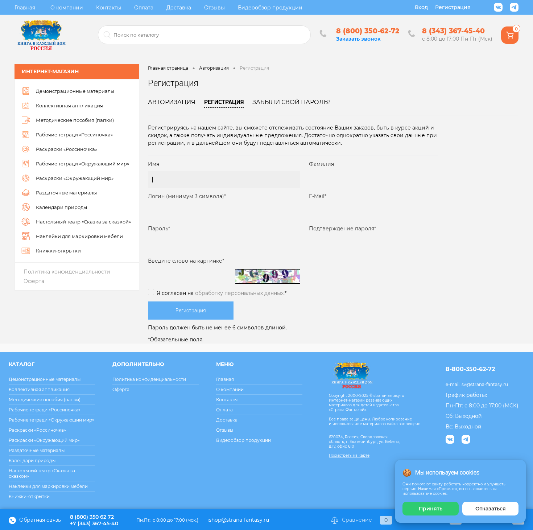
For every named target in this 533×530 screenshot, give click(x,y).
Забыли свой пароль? (291, 102)
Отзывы (214, 7)
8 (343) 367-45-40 (453, 31)
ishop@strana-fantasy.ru (238, 520)
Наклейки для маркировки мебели (48, 486)
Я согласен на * (221, 293)
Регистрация (453, 7)
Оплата (143, 7)
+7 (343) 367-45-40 (94, 523)
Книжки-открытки (29, 496)
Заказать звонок (358, 39)
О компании (66, 7)
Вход (421, 7)
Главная (25, 7)
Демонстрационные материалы (44, 379)
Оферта (34, 281)
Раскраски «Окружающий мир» (44, 440)
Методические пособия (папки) (44, 399)
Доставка (178, 7)
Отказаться (490, 508)
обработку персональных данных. (240, 293)
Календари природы (32, 460)
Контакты (108, 7)
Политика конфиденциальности (67, 271)
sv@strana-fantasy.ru (485, 384)
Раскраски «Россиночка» (37, 430)
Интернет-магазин (50, 71)
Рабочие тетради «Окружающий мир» (51, 420)
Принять (430, 508)
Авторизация (171, 102)
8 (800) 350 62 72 (92, 517)
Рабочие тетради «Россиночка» (44, 409)
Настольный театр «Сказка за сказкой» (42, 473)
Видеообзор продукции (270, 7)
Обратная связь (39, 520)
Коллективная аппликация (39, 389)
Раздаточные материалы (37, 450)
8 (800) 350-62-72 (367, 31)
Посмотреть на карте (349, 455)
